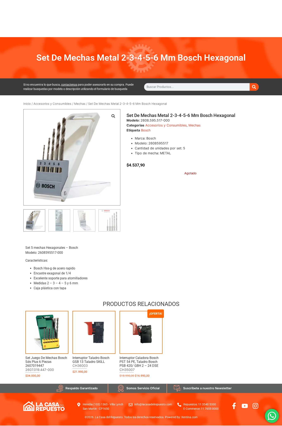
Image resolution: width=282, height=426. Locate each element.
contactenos (69, 84)
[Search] (254, 87)
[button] (113, 116)
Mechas (79, 104)
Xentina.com (189, 417)
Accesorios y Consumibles (52, 104)
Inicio (27, 104)
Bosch (145, 130)
